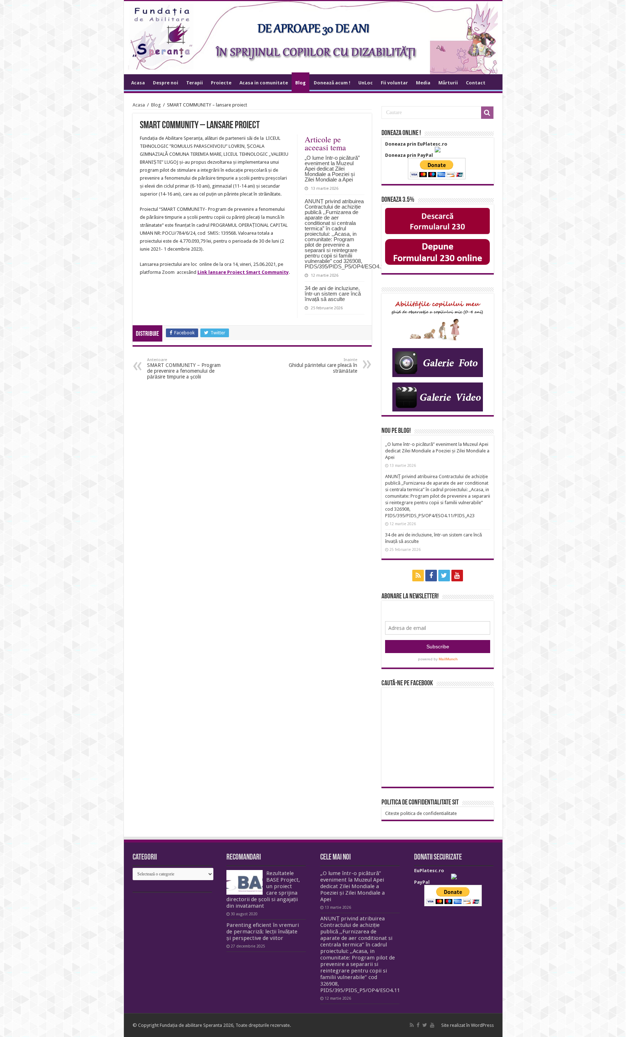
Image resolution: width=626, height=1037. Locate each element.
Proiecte (221, 82)
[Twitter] (444, 575)
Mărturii (448, 82)
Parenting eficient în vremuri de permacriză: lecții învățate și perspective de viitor (262, 931)
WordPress (482, 1025)
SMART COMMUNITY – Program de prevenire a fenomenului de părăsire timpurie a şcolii (184, 368)
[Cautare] (487, 112)
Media (423, 82)
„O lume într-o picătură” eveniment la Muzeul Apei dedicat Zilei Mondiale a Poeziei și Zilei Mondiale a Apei (332, 169)
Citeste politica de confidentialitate (421, 813)
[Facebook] (431, 575)
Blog (300, 82)
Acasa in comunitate (263, 82)
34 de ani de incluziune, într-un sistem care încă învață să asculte (333, 293)
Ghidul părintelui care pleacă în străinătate (323, 365)
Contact (475, 82)
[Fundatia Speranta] (313, 37)
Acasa (138, 82)
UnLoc (365, 82)
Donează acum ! (332, 82)
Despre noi (165, 82)
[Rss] (418, 575)
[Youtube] (457, 575)
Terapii (194, 82)
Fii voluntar (394, 82)
